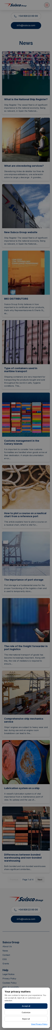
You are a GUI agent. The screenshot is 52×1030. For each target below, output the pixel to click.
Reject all (26, 1019)
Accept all (26, 1006)
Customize (26, 1012)
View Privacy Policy (39, 1024)
